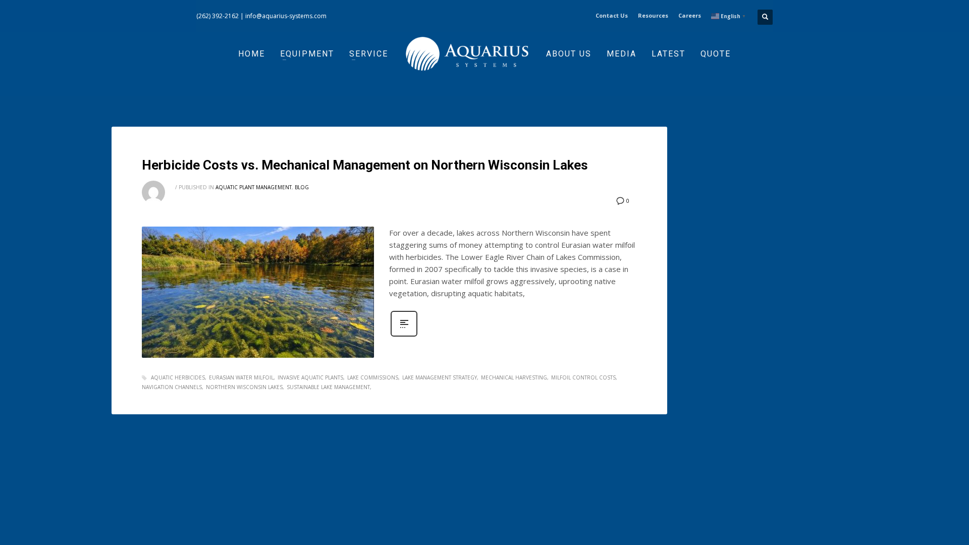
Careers (689, 15)
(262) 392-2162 (217, 16)
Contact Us (612, 15)
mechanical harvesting (514, 377)
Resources (653, 15)
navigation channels (172, 387)
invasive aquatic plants (310, 377)
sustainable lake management (328, 387)
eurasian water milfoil (241, 377)
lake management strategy (439, 377)
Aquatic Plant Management (254, 187)
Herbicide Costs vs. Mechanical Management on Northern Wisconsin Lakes (365, 165)
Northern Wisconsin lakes (244, 387)
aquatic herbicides (178, 377)
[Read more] (404, 335)
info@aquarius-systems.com (286, 16)
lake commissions (372, 377)
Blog (302, 187)
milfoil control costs (583, 377)
